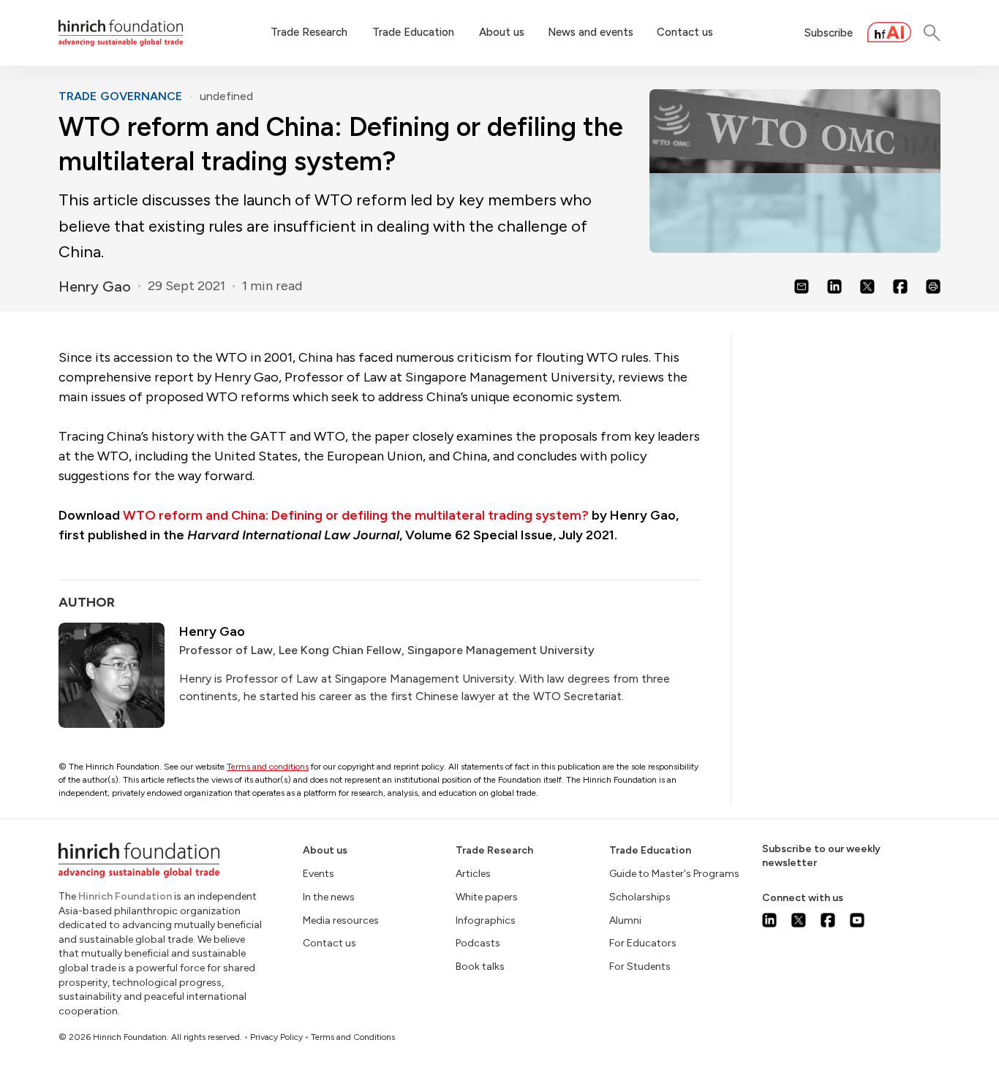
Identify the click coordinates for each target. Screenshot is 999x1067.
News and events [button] (590, 32)
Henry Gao (95, 286)
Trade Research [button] (309, 32)
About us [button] (501, 32)
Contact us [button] (685, 32)
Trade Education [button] (413, 32)
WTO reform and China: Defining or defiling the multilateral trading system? (356, 515)
